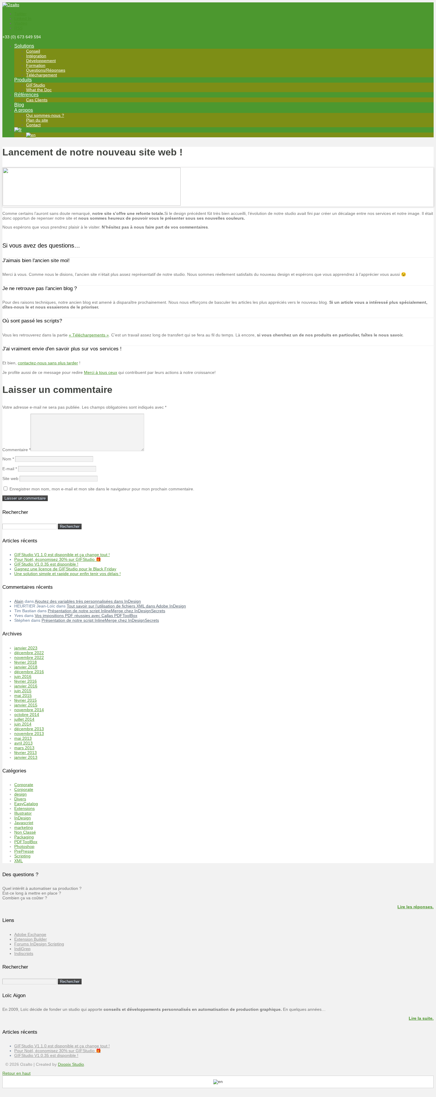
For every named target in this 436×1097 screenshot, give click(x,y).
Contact (33, 124)
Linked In (22, 18)
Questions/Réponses (45, 70)
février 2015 (25, 700)
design (20, 794)
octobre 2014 (26, 714)
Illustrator (23, 813)
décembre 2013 (29, 728)
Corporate (23, 784)
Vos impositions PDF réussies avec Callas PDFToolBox (86, 615)
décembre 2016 (29, 671)
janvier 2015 (25, 705)
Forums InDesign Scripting (39, 944)
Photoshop (24, 846)
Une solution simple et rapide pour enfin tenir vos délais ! (67, 573)
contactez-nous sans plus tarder (48, 363)
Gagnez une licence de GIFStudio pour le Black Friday (65, 568)
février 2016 (25, 681)
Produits (23, 79)
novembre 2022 (29, 657)
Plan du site (37, 120)
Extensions (24, 808)
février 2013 (25, 752)
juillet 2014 (24, 719)
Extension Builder (30, 939)
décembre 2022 (29, 652)
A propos (23, 110)
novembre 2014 (29, 709)
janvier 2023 (25, 648)
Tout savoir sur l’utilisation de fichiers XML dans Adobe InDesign (126, 606)
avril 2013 (23, 743)
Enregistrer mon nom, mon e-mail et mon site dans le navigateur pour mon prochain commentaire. (101, 489)
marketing (23, 827)
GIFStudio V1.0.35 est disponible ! (46, 564)
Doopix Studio (71, 1064)
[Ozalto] (10, 4)
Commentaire (16, 449)
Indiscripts (23, 953)
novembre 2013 (29, 733)
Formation (35, 65)
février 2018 (25, 662)
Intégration (36, 55)
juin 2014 (22, 724)
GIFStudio (35, 85)
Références (26, 94)
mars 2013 (24, 747)
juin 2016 (22, 676)
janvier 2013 (25, 757)
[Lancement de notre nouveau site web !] (92, 204)
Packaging (24, 837)
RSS (18, 28)
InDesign (22, 818)
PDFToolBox (25, 841)
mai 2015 (23, 695)
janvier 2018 (25, 667)
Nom (8, 459)
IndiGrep (22, 948)
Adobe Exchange (30, 934)
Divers (20, 799)
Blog (19, 104)
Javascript (23, 822)
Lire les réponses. (415, 906)
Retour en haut (16, 1073)
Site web (10, 478)
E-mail (9, 468)
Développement (41, 60)
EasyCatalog (26, 803)
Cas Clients (36, 99)
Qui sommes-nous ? (45, 115)
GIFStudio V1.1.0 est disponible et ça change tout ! (62, 554)
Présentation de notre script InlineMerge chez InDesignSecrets (106, 610)
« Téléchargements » (89, 335)
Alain (18, 601)
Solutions (24, 45)
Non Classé (25, 832)
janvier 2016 (25, 686)
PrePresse (24, 851)
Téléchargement (41, 75)
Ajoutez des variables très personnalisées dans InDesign (88, 601)
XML (18, 860)
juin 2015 (22, 690)
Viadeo (20, 23)
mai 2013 (23, 738)
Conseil (33, 51)
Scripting (22, 856)
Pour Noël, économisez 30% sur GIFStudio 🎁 (57, 559)
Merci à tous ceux (100, 372)
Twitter (20, 13)
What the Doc (39, 89)
